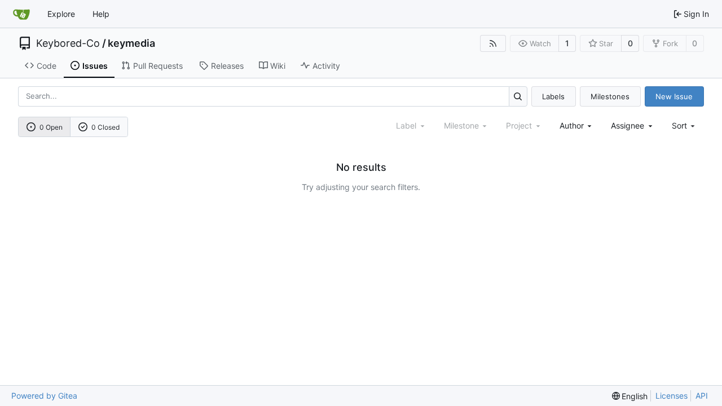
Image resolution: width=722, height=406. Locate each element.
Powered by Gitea (44, 395)
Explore (61, 14)
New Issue (674, 96)
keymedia (131, 43)
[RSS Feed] (493, 43)
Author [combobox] (572, 125)
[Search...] (518, 96)
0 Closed (105, 127)
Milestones (610, 96)
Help (101, 14)
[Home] (21, 14)
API (701, 395)
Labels (553, 96)
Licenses (671, 395)
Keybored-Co (68, 43)
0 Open (51, 127)
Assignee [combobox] (627, 125)
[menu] (684, 125)
